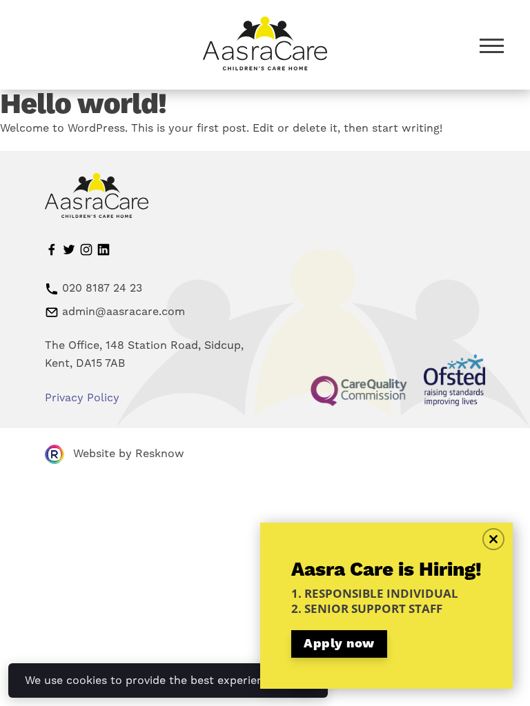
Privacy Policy (82, 397)
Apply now (339, 644)
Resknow (159, 453)
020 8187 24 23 (102, 287)
